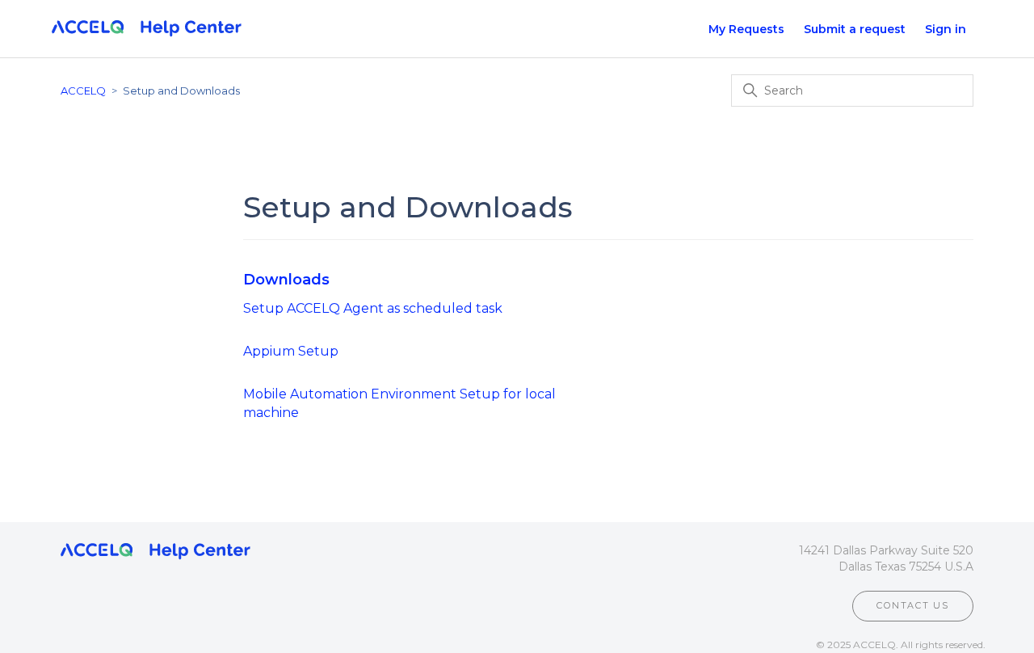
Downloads (286, 280)
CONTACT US (912, 605)
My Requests (746, 29)
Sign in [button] (945, 29)
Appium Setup (290, 351)
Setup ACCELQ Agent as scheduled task (372, 308)
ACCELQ (83, 90)
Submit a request (855, 29)
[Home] (147, 29)
